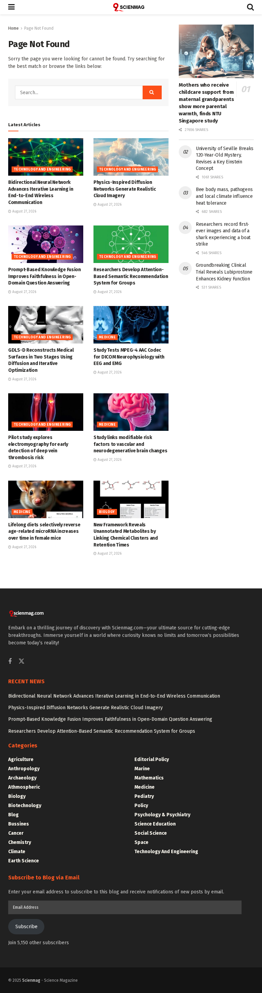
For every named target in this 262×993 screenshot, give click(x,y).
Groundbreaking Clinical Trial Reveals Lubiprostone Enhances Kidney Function (224, 271)
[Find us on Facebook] (10, 662)
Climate (16, 852)
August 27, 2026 (23, 211)
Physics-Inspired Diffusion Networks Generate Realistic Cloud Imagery (124, 189)
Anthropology (24, 769)
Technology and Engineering (42, 169)
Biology (107, 512)
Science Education (155, 824)
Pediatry (144, 796)
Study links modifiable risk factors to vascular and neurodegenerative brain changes (130, 444)
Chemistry (19, 842)
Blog (13, 815)
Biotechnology (24, 805)
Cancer (16, 833)
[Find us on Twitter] (21, 661)
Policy (141, 805)
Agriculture (20, 759)
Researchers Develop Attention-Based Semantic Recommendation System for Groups (130, 276)
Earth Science (23, 861)
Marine (142, 769)
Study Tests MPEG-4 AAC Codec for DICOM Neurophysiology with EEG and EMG (128, 356)
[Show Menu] (11, 7)
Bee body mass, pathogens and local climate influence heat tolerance (224, 196)
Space (141, 842)
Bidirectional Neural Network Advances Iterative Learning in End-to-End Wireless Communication (114, 696)
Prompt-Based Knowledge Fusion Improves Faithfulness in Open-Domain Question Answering (44, 276)
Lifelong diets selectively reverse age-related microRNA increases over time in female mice (44, 531)
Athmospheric (24, 787)
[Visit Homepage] (131, 7)
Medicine (107, 337)
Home (13, 28)
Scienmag (31, 980)
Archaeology (22, 778)
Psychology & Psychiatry (162, 815)
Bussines (18, 824)
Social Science (150, 833)
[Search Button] (250, 7)
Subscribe (26, 927)
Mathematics (149, 778)
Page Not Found (39, 28)
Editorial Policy (151, 759)
